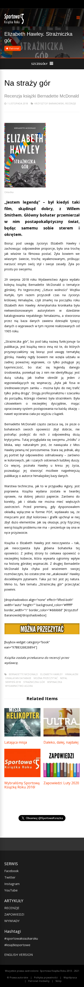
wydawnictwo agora (19, 686)
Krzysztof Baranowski (49, 103)
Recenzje (70, 103)
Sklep (58, 980)
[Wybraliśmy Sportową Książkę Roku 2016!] (22, 776)
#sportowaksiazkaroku (21, 938)
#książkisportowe (17, 945)
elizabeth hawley (51, 674)
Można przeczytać (46, 678)
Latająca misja (15, 742)
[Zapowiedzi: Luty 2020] (62, 776)
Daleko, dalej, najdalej (61, 742)
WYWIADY (12, 921)
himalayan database (18, 678)
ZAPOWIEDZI (14, 914)
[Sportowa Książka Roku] (14, 23)
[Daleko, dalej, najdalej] (62, 735)
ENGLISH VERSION (18, 954)
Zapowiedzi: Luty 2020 (61, 783)
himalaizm (71, 674)
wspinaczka (54, 682)
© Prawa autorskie (17, 977)
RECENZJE (11, 908)
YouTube (11, 890)
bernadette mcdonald (23, 674)
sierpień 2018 (13, 682)
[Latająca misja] (22, 735)
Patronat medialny (39, 980)
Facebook (11, 871)
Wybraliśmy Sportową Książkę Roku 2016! (22, 785)
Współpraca (70, 977)
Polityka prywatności (46, 977)
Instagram (12, 884)
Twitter (10, 877)
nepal (63, 678)
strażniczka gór (34, 682)
